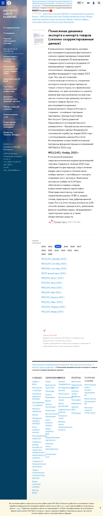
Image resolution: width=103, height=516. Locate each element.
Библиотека (76, 381)
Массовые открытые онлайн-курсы (89, 410)
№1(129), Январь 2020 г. (52, 311)
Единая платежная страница (36, 484)
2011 (76, 250)
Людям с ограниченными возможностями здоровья (38, 474)
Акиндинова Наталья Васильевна (11, 148)
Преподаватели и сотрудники (38, 403)
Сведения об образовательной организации (39, 464)
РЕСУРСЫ (76, 377)
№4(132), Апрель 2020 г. (53, 297)
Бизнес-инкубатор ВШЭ (49, 431)
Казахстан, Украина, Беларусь (11, 133)
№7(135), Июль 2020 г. (52, 282)
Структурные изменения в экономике (9, 124)
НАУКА (61, 377)
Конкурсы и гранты (62, 416)
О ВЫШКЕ (37, 377)
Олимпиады (49, 391)
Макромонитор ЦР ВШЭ (11, 80)
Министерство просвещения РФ (90, 401)
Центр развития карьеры (48, 422)
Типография (76, 400)
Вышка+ (48, 401)
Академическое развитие (64, 410)
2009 (50, 254)
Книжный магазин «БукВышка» (75, 394)
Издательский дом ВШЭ (76, 386)
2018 (72, 246)
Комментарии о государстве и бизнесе (10, 58)
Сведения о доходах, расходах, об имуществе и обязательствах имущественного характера (39, 450)
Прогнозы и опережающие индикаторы (10, 88)
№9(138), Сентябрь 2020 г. (54, 268)
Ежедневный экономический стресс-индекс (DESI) (10, 70)
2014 (56, 250)
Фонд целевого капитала (36, 429)
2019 (66, 246)
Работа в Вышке (35, 491)
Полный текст (60, 222)
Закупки (35, 415)
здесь (63, 506)
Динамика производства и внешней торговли (11, 98)
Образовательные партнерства (52, 438)
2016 (43, 250)
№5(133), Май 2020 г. (51, 292)
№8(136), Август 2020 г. (52, 278)
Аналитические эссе (10, 115)
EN (83, 3)
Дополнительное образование (52, 415)
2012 (70, 250)
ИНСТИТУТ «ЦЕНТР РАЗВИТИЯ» (10, 14)
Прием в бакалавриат (50, 395)
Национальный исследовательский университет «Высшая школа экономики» (62, 364)
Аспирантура (50, 410)
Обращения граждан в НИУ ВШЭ (37, 421)
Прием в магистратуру (50, 405)
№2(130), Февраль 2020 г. (53, 306)
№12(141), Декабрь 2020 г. (54, 258)
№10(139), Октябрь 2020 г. (54, 263)
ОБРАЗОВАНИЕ (52, 377)
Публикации (76, 413)
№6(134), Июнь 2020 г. (52, 287)
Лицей (48, 381)
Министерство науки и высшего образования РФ (90, 389)
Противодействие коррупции (39, 437)
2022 (43, 246)
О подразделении (11, 27)
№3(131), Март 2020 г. (52, 302)
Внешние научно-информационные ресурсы (65, 425)
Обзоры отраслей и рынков (11, 107)
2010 (43, 254)
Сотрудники (9, 33)
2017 (79, 246)
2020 (58, 246)
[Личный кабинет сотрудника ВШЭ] (94, 3)
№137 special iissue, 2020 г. (54, 273)
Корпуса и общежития (36, 409)
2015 (50, 250)
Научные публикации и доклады (9, 40)
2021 (50, 246)
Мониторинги (63, 394)
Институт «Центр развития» (43, 367)
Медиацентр (76, 403)
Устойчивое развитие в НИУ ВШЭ (36, 396)
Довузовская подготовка (50, 386)
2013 (63, 250)
